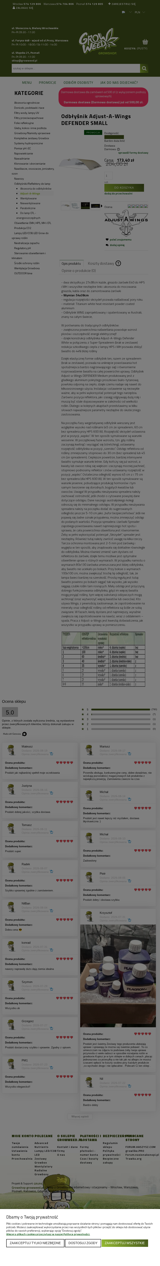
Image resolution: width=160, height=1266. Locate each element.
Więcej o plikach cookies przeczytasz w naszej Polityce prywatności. (48, 1234)
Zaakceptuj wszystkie (125, 1243)
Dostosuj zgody (83, 1243)
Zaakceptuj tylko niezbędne (35, 1243)
